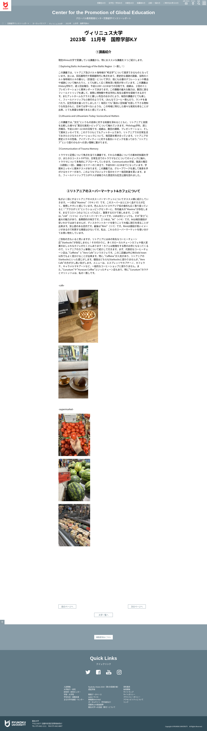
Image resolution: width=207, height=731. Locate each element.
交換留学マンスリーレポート (18, 23)
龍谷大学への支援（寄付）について (101, 707)
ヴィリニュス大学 (56, 23)
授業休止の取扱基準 (96, 704)
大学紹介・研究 (70, 689)
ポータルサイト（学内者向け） (100, 702)
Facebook (98, 672)
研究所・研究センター (72, 692)
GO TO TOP (2, 622)
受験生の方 (101, 3)
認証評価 (91, 689)
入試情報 (67, 687)
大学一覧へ (103, 614)
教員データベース (95, 694)
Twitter (88, 672)
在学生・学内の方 (115, 3)
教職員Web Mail (94, 699)
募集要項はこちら (103, 637)
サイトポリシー (129, 694)
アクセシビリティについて (133, 699)
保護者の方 (141, 3)
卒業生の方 (129, 3)
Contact (185, 3)
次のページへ (137, 606)
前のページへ (67, 606)
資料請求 (126, 687)
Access (193, 3)
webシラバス (93, 697)
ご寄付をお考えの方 (171, 3)
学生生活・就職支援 (71, 697)
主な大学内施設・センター (74, 699)
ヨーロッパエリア (39, 23)
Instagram (119, 672)
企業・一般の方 (154, 3)
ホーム (2, 23)
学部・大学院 (69, 694)
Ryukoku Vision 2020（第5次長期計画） (103, 687)
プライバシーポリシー (131, 697)
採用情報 (126, 689)
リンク (125, 702)
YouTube (109, 672)
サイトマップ (128, 692)
